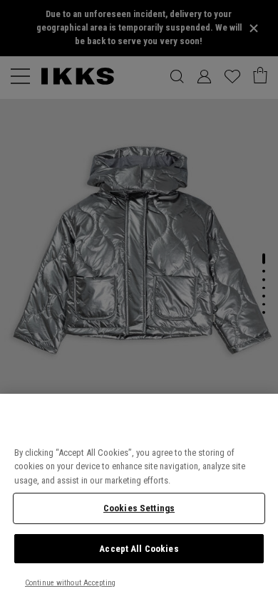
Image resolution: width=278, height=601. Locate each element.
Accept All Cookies (138, 548)
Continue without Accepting (70, 582)
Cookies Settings (139, 508)
